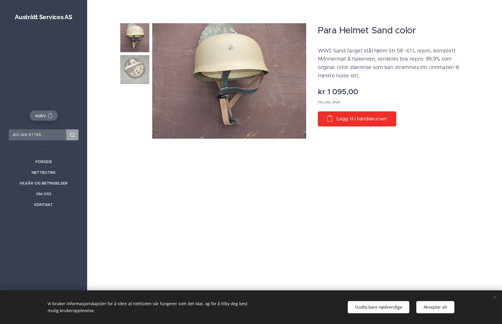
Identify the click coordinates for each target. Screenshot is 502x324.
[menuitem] (43, 161)
